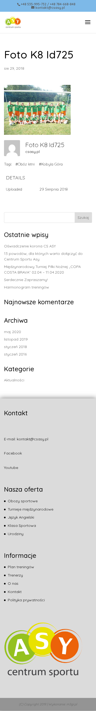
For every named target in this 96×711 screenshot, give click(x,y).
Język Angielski (21, 517)
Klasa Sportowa (22, 525)
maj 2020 (12, 331)
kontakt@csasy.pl (32, 439)
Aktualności (14, 380)
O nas (13, 583)
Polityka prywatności (26, 600)
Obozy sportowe (23, 501)
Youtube (11, 467)
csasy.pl (32, 151)
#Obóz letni (25, 164)
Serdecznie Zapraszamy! (26, 279)
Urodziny (15, 533)
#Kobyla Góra (51, 164)
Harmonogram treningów (26, 287)
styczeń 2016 (15, 354)
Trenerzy (15, 575)
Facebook (13, 453)
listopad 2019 (16, 339)
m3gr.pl (71, 704)
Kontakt (15, 591)
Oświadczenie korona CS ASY (30, 246)
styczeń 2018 (15, 346)
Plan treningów (21, 566)
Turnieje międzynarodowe (30, 509)
